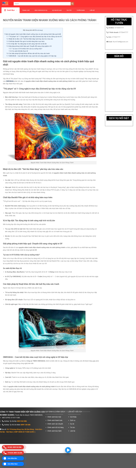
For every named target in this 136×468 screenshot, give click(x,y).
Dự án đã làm (57, 10)
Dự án (72, 424)
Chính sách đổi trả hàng (55, 427)
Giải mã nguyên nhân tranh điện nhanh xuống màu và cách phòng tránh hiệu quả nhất (32, 34)
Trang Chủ (25, 10)
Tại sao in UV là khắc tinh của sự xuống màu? (25, 49)
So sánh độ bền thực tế (18, 51)
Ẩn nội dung (38, 30)
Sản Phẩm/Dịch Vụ (41, 10)
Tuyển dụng (81, 10)
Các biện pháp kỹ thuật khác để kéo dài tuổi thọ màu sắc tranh (28, 53)
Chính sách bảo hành (54, 431)
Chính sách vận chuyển (55, 424)
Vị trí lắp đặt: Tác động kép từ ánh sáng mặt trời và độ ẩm (26, 44)
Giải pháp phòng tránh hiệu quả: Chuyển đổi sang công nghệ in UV (29, 46)
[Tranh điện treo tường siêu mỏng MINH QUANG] (6, 3)
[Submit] (72, 3)
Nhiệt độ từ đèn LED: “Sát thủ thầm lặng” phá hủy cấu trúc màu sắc (29, 39)
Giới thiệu (73, 417)
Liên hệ (92, 10)
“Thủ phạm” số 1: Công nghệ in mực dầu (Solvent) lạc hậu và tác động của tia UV (34, 36)
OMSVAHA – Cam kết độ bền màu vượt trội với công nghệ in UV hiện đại (31, 56)
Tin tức (69, 10)
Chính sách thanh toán (54, 420)
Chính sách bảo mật (54, 417)
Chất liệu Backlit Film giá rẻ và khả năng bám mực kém (25, 41)
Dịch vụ (72, 420)
